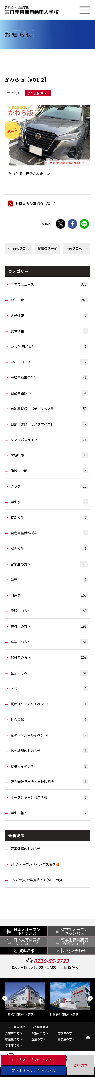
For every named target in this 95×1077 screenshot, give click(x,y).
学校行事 (48, 455)
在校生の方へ (48, 626)
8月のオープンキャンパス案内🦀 (35, 864)
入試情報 (48, 315)
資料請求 (80, 1065)
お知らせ (48, 299)
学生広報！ (48, 812)
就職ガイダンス (48, 766)
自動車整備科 (48, 392)
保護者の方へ (48, 657)
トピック (48, 688)
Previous (4, 998)
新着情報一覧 (47, 248)
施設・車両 (48, 470)
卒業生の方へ (48, 641)
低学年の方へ (13, 1045)
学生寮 (48, 501)
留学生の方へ (48, 564)
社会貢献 (48, 719)
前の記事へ (21, 248)
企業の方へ (48, 672)
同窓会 (48, 595)
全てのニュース (48, 284)
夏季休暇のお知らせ (26, 848)
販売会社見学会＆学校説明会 (48, 781)
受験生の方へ (48, 610)
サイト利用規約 (15, 1027)
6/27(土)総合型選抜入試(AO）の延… (38, 879)
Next (90, 998)
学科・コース (48, 361)
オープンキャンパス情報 (48, 797)
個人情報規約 (39, 1027)
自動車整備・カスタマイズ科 (48, 424)
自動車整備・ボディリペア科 (48, 408)
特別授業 (48, 517)
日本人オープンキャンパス (33, 1059)
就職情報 (48, 330)
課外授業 (48, 548)
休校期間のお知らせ (48, 750)
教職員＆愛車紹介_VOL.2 (36, 203)
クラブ (48, 486)
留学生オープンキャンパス (33, 1070)
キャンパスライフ (48, 439)
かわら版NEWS (48, 346)
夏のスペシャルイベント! (48, 703)
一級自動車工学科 (48, 377)
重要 (48, 579)
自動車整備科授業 (48, 532)
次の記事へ (74, 248)
